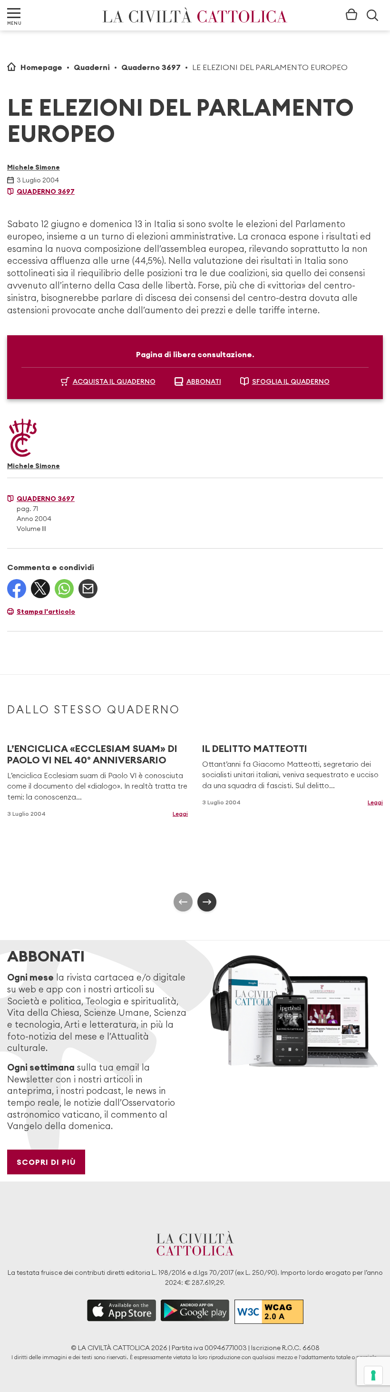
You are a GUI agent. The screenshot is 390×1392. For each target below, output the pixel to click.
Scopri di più (46, 1162)
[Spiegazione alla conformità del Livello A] (268, 1312)
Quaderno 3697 (151, 67)
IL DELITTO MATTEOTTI (254, 748)
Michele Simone (33, 167)
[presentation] (183, 901)
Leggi (180, 813)
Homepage (41, 67)
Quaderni (92, 67)
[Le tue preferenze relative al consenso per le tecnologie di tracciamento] (373, 1375)
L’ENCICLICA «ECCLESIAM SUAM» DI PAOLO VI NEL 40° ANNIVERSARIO (92, 754)
